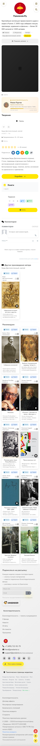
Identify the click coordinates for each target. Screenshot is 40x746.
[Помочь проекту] (36, 731)
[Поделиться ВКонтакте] (13, 153)
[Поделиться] (17, 201)
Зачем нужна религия (21, 685)
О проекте (6, 715)
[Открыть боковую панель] (36, 3)
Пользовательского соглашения (13, 740)
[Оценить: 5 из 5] (15, 147)
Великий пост (25, 677)
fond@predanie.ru (12, 649)
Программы (6, 633)
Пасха (17, 677)
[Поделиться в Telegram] (18, 153)
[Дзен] (19, 658)
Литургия (11, 679)
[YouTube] (24, 658)
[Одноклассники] (29, 658)
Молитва (4, 679)
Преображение (6, 690)
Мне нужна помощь (15, 664)
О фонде (5, 619)
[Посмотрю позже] (17, 272)
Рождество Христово (8, 677)
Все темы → (26, 690)
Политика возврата (9, 711)
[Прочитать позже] (13, 201)
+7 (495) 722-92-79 (13, 646)
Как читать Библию (7, 685)
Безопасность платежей (11, 708)
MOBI (11, 205)
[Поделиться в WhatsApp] (27, 153)
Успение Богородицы (22, 687)
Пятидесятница (17, 690)
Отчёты (5, 626)
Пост (31, 677)
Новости (5, 623)
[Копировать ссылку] (31, 153)
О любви (27, 679)
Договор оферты (8, 701)
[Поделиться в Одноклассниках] (22, 153)
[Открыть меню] (3, 3)
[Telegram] (9, 658)
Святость (21, 679)
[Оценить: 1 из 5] (3, 147)
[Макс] (14, 658)
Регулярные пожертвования (12, 705)
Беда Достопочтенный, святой (12, 131)
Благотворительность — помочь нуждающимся (19, 616)
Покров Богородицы (8, 687)
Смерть (29, 682)
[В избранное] (4, 127)
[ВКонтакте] (4, 658)
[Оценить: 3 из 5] (9, 147)
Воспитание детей (20, 682)
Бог (16, 679)
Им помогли (6, 629)
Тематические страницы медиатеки (19, 672)
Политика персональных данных (14, 718)
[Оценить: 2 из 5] (6, 147)
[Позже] (9, 127)
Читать (21, 121)
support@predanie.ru (19, 653)
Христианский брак (8, 682)
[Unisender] (11, 602)
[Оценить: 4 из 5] (12, 147)
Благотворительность (11, 611)
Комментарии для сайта (28, 259)
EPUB (30, 201)
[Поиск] (36, 9)
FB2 (23, 201)
